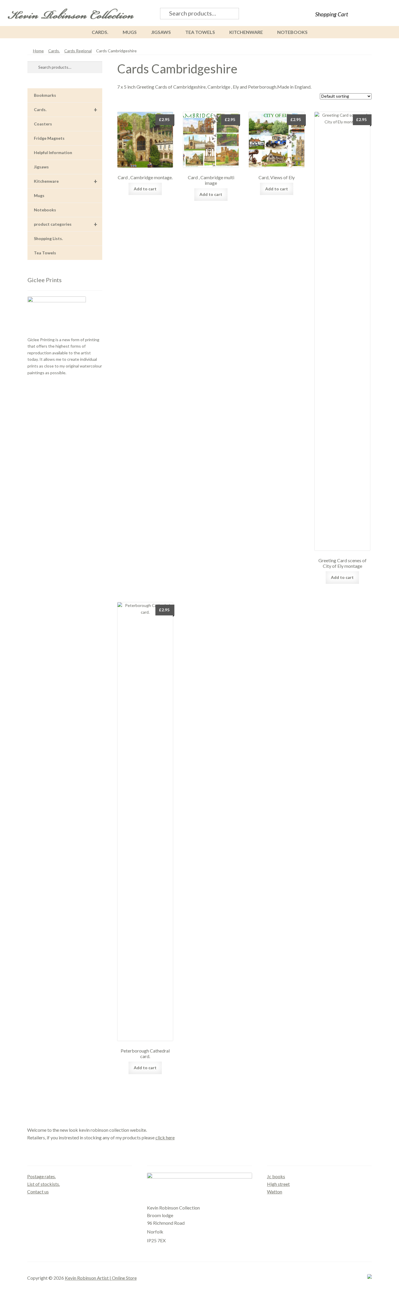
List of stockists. (43, 1184)
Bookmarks (45, 95)
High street (278, 1184)
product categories (65, 224)
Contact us (38, 1191)
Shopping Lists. (48, 238)
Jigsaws (161, 32)
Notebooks (292, 32)
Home (38, 50)
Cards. (100, 32)
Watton (274, 1191)
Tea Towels (200, 32)
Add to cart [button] (145, 188)
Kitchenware (246, 32)
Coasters (43, 123)
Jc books (276, 1176)
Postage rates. (41, 1176)
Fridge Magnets (49, 138)
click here (165, 1137)
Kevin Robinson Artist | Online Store (101, 1278)
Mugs (130, 32)
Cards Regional (78, 50)
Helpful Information (53, 152)
